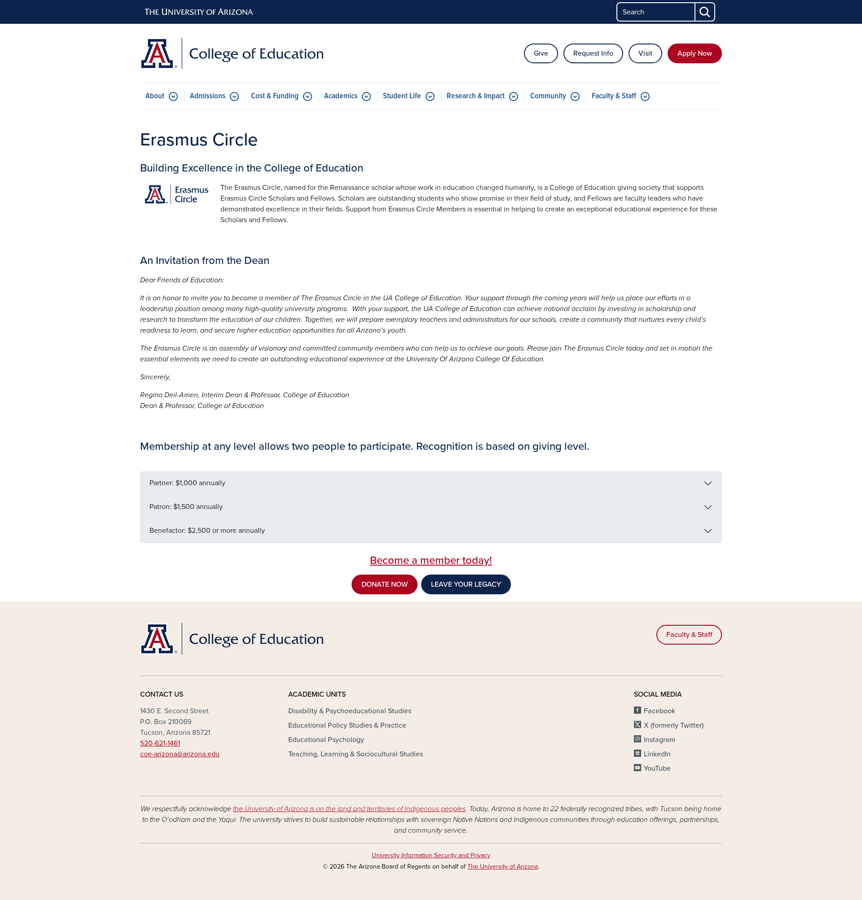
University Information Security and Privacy (431, 855)
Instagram (659, 739)
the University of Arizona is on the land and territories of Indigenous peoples (349, 808)
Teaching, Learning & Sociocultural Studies (355, 754)
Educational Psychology (326, 739)
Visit (645, 53)
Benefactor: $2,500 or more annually (207, 530)
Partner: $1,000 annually (187, 483)
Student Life (402, 96)
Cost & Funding (275, 96)
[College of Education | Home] (233, 53)
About (154, 96)
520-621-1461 (160, 743)
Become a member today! (431, 560)
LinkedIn (657, 754)
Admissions (207, 96)
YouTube (657, 768)
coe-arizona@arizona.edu (180, 754)
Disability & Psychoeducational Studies (349, 711)
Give (541, 53)
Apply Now (694, 53)
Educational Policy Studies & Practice (347, 725)
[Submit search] (705, 12)
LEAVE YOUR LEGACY (466, 584)
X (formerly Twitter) (674, 725)
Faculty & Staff (614, 96)
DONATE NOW (384, 584)
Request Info (593, 53)
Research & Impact (476, 96)
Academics (340, 96)
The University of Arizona (502, 866)
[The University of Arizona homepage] (199, 12)
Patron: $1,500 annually (186, 506)
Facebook (659, 711)
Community (548, 96)
